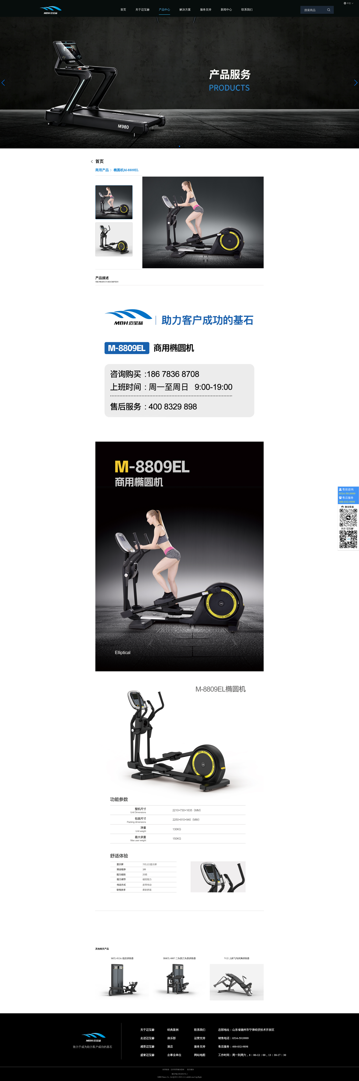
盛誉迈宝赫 (147, 1055)
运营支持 (199, 1038)
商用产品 (102, 170)
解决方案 (185, 9)
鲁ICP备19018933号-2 (179, 1074)
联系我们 (247, 9)
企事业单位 (174, 1055)
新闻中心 (226, 9)
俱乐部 (171, 1038)
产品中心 (164, 9)
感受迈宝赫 (147, 1046)
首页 (123, 9)
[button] (179, 146)
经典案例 (173, 1029)
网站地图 (199, 1055)
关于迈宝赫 (142, 9)
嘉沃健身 (190, 1069)
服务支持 (205, 9)
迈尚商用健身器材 (177, 1069)
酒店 (170, 1046)
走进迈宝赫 (147, 1038)
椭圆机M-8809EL (126, 170)
